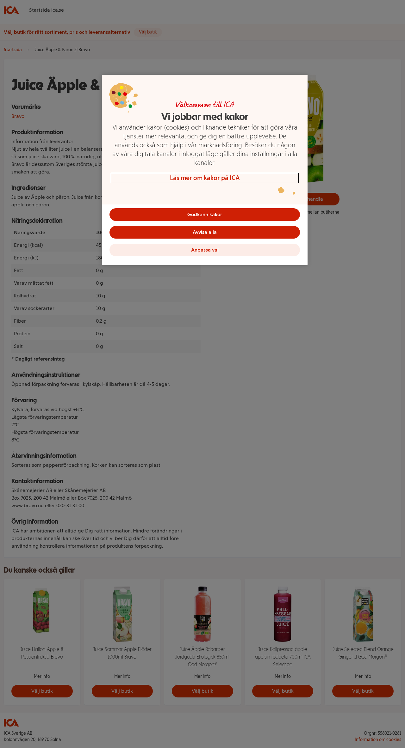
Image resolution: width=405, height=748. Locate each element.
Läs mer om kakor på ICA (205, 178)
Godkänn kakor (204, 214)
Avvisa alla (205, 232)
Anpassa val (205, 250)
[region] (205, 170)
